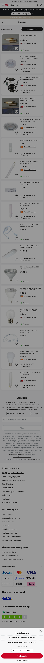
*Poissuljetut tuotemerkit (22, 660)
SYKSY (22, 650)
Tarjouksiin (22, 656)
